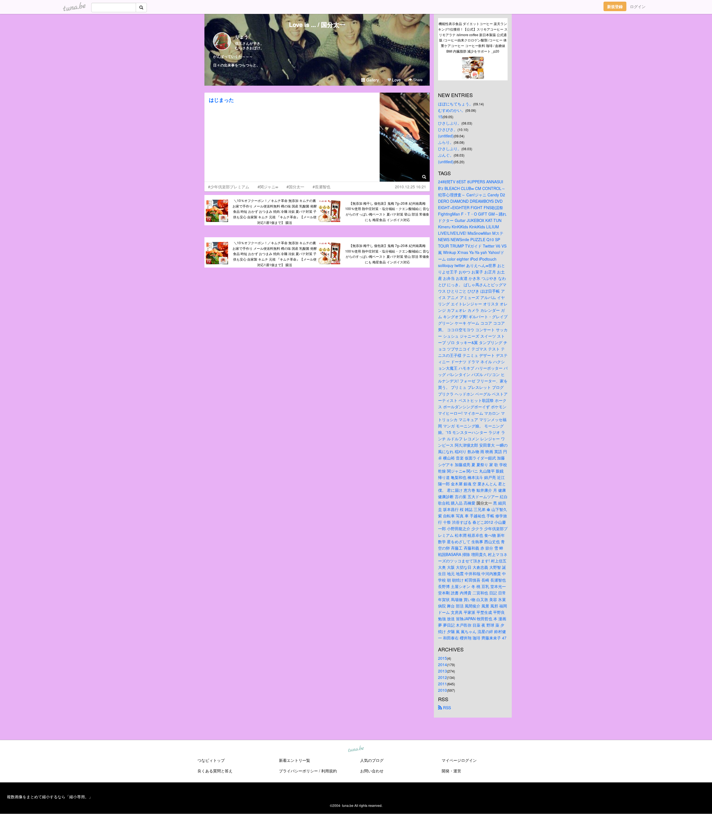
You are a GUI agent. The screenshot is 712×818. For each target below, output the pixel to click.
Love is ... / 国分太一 (317, 24)
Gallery (372, 80)
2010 (442, 690)
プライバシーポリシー (298, 770)
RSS (446, 707)
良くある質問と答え (215, 770)
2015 (442, 658)
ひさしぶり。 (449, 123)
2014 (442, 664)
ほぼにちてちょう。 (455, 104)
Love (396, 80)
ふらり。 (446, 142)
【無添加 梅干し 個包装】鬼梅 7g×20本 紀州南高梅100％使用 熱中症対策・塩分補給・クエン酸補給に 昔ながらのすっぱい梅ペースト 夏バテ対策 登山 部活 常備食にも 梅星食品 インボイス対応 (387, 211)
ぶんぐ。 (446, 155)
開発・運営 (451, 770)
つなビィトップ (211, 760)
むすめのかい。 (451, 110)
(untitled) (446, 136)
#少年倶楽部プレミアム (228, 186)
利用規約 (329, 770)
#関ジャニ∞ (268, 186)
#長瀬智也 (321, 186)
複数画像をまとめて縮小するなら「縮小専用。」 (50, 796)
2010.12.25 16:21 (410, 186)
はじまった (221, 99)
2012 (442, 677)
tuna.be (355, 749)
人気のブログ (372, 760)
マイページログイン (459, 760)
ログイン (638, 6)
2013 (442, 671)
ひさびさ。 (448, 129)
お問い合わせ (372, 770)
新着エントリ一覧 (294, 760)
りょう (241, 36)
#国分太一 (295, 186)
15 (440, 116)
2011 (442, 683)
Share (417, 79)
